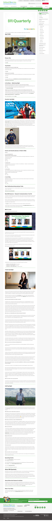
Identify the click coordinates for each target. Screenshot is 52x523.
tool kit (7, 203)
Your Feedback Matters (27, 506)
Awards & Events (41, 23)
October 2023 (42, 26)
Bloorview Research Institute (14, 8)
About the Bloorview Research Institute (43, 20)
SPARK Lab (24, 296)
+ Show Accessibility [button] (46, 8)
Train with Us (41, 52)
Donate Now (45, 3)
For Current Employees (28, 511)
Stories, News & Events (39, 6)
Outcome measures (42, 47)
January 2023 (42, 30)
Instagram (40, 507)
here (15, 96)
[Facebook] (38, 10)
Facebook (35, 507)
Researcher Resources (42, 50)
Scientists (40, 16)
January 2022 (42, 37)
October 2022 (42, 32)
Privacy (4, 518)
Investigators (41, 17)
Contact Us (20, 0)
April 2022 (42, 35)
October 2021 (42, 38)
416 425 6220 (6, 510)
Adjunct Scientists (41, 21)
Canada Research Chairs (42, 43)
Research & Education (24, 6)
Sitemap (8, 518)
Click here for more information (9, 190)
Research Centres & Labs (42, 14)
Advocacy (31, 6)
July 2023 (41, 27)
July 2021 (41, 40)
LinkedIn (45, 507)
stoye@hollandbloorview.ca (27, 205)
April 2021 (41, 41)
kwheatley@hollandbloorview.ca (17, 463)
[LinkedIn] (42, 10)
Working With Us (20, 506)
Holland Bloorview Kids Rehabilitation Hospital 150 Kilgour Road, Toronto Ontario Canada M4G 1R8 (9, 509)
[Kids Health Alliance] (36, 515)
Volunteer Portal (20, 511)
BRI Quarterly (21, 8)
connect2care (32, 0)
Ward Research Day (12, 465)
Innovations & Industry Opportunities (42, 45)
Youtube (42, 507)
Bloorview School (26, 0)
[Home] (9, 3)
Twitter (38, 507)
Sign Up (46, 501)
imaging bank (7, 432)
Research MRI (41, 48)
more (7, 62)
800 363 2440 (12, 510)
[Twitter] (40, 10)
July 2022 (41, 34)
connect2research (41, 53)
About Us (46, 6)
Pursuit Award (11, 459)
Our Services (6, 6)
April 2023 (41, 29)
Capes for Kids (7, 121)
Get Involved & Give (14, 6)
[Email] (44, 10)
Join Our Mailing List (38, 0)
